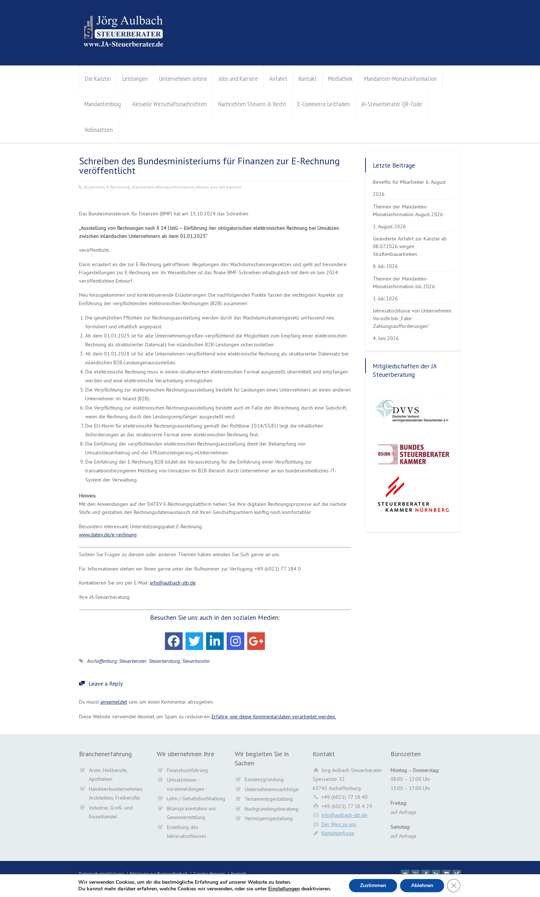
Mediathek (340, 78)
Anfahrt (278, 78)
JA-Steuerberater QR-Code (391, 104)
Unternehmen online (183, 78)
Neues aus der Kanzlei (218, 187)
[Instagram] (235, 641)
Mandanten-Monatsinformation (400, 78)
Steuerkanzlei (196, 661)
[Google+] (256, 641)
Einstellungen (284, 889)
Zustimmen (373, 885)
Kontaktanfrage (337, 833)
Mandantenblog (102, 104)
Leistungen (135, 78)
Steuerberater (133, 661)
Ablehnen (422, 885)
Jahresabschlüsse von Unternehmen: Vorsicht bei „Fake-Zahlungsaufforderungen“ (412, 318)
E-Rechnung (118, 187)
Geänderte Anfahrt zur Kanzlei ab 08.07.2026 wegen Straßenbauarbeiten (410, 246)
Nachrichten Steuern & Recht (252, 104)
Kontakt (308, 78)
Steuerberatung (164, 661)
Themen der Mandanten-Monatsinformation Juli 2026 (404, 282)
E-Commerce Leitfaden (324, 104)
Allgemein (94, 187)
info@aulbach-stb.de (173, 582)
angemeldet (113, 701)
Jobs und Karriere (238, 78)
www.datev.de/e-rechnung (108, 534)
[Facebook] (174, 641)
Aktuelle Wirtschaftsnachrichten (169, 104)
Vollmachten (98, 129)
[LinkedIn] (215, 641)
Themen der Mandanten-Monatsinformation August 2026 (408, 210)
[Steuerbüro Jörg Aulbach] (123, 51)
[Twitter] (194, 641)
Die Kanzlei (98, 78)
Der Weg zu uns (338, 824)
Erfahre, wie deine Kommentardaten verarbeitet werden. (274, 716)
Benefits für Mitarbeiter (398, 182)
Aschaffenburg (102, 661)
